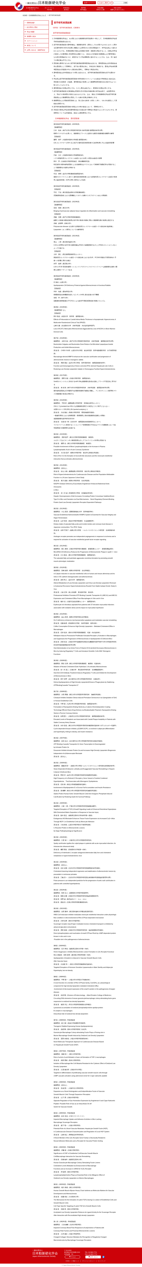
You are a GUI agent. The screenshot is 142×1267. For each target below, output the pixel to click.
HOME (25, 15)
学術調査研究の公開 (101, 8)
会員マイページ (89, 2)
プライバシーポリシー (88, 1261)
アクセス (73, 1257)
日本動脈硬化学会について (32, 8)
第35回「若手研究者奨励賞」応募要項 (66, 27)
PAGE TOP (137, 1226)
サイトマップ (101, 1261)
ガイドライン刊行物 (49, 8)
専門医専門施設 (83, 8)
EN (112, 2)
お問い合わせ (94, 1257)
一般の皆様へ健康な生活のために (117, 8)
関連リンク (76, 1261)
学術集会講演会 (66, 8)
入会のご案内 (103, 2)
